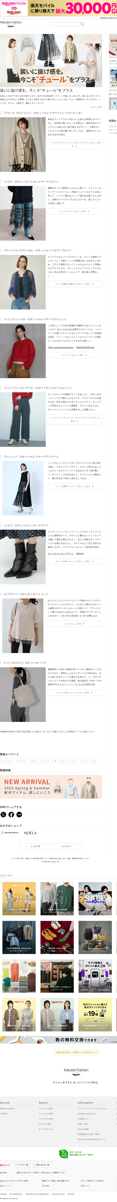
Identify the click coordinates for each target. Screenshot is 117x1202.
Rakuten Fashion (23, 24)
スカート (33, 761)
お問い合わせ (83, 1124)
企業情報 (3, 1194)
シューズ (71, 761)
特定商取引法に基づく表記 (89, 1134)
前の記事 (35, 846)
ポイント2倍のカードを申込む (92, 1181)
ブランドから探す (46, 1108)
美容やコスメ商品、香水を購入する (55, 1181)
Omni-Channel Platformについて (91, 1139)
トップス (46, 761)
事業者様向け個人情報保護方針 (37, 1194)
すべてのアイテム (46, 1129)
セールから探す (45, 1124)
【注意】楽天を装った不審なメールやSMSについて (76, 1052)
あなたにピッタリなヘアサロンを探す (14, 1181)
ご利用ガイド (83, 1119)
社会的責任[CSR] (58, 1194)
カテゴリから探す (46, 1119)
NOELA (80, 553)
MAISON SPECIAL (85, 347)
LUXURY (3, 1114)
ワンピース (20, 761)
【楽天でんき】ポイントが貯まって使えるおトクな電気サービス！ (41, 1173)
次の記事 (67, 846)
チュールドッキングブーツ (60, 553)
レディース (6, 761)
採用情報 (70, 1194)
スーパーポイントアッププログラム (92, 1108)
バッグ (93, 761)
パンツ (83, 761)
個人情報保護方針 (16, 1194)
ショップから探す (46, 1114)
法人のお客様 (83, 1129)
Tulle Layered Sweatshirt (60, 347)
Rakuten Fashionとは (87, 1114)
